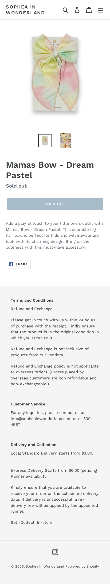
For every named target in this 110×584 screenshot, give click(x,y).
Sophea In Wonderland (25, 9)
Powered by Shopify (82, 566)
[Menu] (101, 10)
